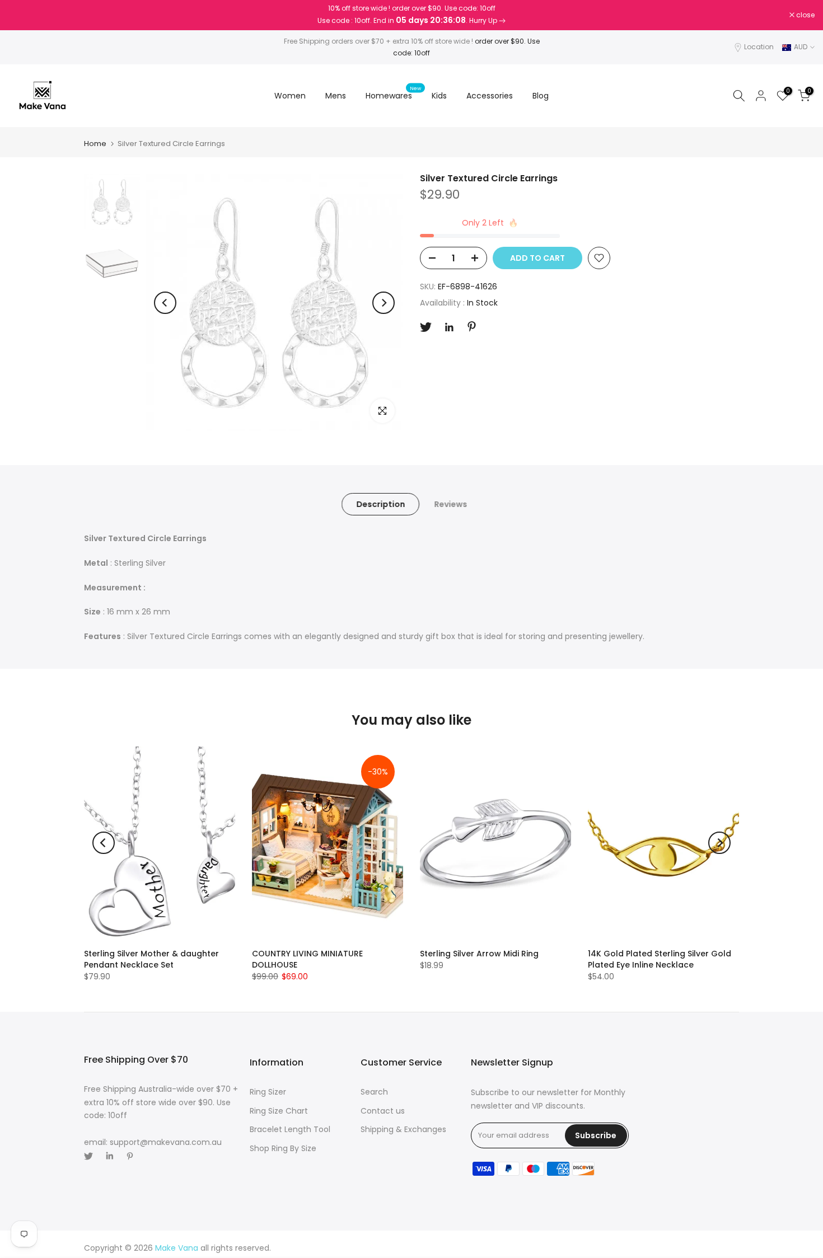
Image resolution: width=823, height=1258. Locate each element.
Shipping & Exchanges (403, 1129)
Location (759, 46)
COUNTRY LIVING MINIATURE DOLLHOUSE (307, 959)
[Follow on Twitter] (426, 327)
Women (290, 95)
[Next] (383, 303)
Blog (540, 95)
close (23, 15)
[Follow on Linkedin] (449, 327)
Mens (335, 95)
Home (95, 143)
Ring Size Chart (279, 1110)
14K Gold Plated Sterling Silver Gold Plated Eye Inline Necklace (659, 959)
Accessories (489, 95)
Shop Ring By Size (283, 1148)
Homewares (393, 95)
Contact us (383, 1110)
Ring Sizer (268, 1091)
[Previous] (165, 303)
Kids (439, 95)
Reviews (450, 504)
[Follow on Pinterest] (471, 326)
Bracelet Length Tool (290, 1129)
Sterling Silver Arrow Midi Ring (479, 953)
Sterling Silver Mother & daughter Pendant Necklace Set (151, 959)
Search (374, 1091)
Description (380, 504)
